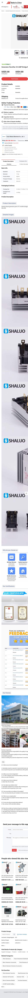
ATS (16, 937)
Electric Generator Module (9, 980)
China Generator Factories (9, 973)
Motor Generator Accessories (9, 962)
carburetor (17, 943)
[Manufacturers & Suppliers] (14, 2)
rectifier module (5, 943)
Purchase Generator (22, 980)
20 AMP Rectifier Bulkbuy (8, 984)
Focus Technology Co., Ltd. (18, 992)
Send (14, 850)
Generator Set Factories (8, 976)
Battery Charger (5, 940)
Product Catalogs (22, 934)
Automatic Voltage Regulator (8, 937)
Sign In (3, 154)
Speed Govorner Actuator (21, 940)
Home (2, 11)
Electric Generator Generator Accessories (12, 966)
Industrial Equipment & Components (13, 11)
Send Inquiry (14, 79)
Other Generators (7, 958)
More (2, 986)
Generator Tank (20, 976)
